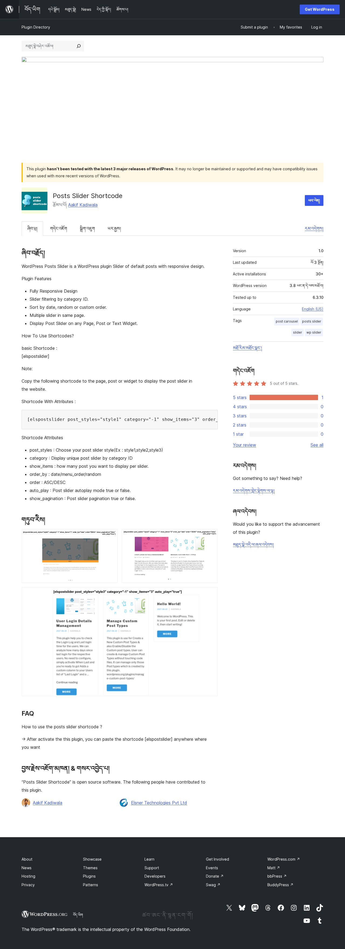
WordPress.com (283, 859)
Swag (213, 884)
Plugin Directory (36, 27)
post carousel (287, 321)
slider (297, 332)
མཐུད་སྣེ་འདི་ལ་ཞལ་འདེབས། (253, 544)
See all (316, 445)
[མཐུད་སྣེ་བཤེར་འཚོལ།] (78, 46)
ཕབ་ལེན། (314, 200)
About (27, 859)
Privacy (28, 884)
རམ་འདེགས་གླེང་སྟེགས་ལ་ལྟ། (254, 490)
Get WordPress (319, 9)
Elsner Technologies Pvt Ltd (159, 802)
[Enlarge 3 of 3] (210, 594)
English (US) (312, 309)
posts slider (311, 321)
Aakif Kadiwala (83, 204)
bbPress (277, 876)
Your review (244, 445)
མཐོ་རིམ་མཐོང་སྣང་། (247, 348)
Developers (154, 876)
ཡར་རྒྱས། (114, 228)
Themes (90, 867)
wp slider (313, 332)
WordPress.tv (158, 884)
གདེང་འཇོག (58, 228)
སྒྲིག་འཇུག (87, 228)
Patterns (90, 884)
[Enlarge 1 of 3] (110, 536)
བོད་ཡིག (78, 915)
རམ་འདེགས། (314, 228)
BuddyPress (280, 884)
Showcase (92, 859)
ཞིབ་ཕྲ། (32, 228)
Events (212, 867)
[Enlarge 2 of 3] (210, 536)
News (27, 867)
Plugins (89, 876)
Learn (149, 859)
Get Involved (217, 859)
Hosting (28, 876)
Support (151, 867)
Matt (273, 867)
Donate (215, 876)
